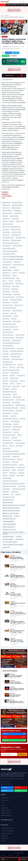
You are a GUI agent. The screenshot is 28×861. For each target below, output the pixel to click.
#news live (19, 383)
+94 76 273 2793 (5, 781)
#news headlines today (7, 362)
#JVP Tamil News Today (16, 235)
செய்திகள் (6, 15)
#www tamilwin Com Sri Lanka (8, 497)
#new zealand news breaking (8, 278)
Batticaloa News (5, 797)
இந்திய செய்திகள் (6, 810)
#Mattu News (16, 270)
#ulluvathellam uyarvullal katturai (18, 489)
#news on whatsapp (17, 397)
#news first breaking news (8, 332)
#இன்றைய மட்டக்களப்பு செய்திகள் (11, 513)
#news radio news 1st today (8, 410)
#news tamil (16, 424)
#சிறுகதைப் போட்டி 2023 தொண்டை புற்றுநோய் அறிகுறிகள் (13, 533)
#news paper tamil (6, 402)
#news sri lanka (6, 421)
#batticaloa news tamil (16, 208)
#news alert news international (16, 299)
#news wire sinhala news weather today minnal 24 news (14, 453)
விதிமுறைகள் (11, 855)
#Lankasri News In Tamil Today (9, 253)
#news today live (6, 429)
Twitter (16, 52)
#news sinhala (13, 416)
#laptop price (5, 267)
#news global (5, 351)
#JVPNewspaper (6, 240)
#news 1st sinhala (19, 283)
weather (3, 805)
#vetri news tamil (14, 491)
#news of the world (6, 397)
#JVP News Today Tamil (16, 232)
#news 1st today (6, 289)
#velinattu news (6, 491)
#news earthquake (17, 321)
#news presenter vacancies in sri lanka (10, 408)
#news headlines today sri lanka (9, 364)
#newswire (5, 475)
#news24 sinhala (6, 470)
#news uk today (6, 437)
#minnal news (22, 272)
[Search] (20, 2)
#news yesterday (6, 462)
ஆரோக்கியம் (5, 808)
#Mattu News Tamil (6, 272)
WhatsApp (6, 55)
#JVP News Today (6, 232)
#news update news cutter (8, 443)
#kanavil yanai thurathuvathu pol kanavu (11, 243)
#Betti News (5, 216)
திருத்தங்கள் (5, 836)
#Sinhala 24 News (20, 475)
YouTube (18, 787)
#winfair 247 (18, 494)
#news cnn (16, 316)
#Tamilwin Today (21, 486)
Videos (3, 198)
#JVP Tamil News (6, 235)
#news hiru (5, 367)
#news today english (17, 426)
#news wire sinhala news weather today (10, 451)
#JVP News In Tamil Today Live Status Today (11, 226)
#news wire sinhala (6, 448)
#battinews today (18, 213)
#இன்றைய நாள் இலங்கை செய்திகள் (11, 510)
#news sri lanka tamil (15, 421)
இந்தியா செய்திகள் (6, 813)
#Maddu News (13, 267)
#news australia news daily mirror (9, 308)
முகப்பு (2, 15)
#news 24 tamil (15, 291)
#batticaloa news (6, 208)
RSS (18, 855)
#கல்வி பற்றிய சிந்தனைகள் (9, 518)
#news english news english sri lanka (10, 326)
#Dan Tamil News (15, 218)
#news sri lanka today (7, 424)
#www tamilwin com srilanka (8, 499)
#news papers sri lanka (20, 405)
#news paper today (16, 402)
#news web (11, 445)
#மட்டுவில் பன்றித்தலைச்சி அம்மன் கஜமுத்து (13, 544)
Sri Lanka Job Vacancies (19, 852)
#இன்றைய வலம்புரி (7, 516)
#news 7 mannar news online (8, 297)
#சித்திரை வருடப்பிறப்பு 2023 (9, 529)
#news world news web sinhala (9, 459)
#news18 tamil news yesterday (9, 467)
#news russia (5, 416)
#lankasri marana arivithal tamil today (10, 251)
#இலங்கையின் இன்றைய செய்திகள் (11, 508)
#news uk (19, 435)
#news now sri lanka (7, 394)
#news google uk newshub (16, 354)
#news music (14, 389)
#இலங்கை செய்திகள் (8, 502)
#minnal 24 (15, 272)
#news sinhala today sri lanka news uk (10, 418)
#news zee (21, 464)
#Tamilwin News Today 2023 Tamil (9, 486)
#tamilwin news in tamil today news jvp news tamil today (14, 483)
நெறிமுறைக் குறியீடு (7, 833)
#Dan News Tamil (6, 218)
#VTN (12, 494)
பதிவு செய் (23, 754)
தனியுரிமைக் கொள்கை (7, 828)
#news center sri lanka (7, 316)
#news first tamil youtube (8, 345)
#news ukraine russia (7, 440)
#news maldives (6, 389)
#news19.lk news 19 (21, 467)
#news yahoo (20, 459)
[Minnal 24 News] (5, 2)
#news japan (12, 375)
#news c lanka (5, 313)
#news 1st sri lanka (6, 286)
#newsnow (5, 472)
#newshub (14, 470)
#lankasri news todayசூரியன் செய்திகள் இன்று (13, 259)
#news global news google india (16, 351)
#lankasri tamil (17, 262)
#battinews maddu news (7, 213)
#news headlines (6, 359)
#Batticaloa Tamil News (7, 210)
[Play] (22, 75)
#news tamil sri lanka (7, 426)
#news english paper (7, 329)
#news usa (5, 445)
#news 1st (11, 281)
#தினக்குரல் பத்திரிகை (8, 539)
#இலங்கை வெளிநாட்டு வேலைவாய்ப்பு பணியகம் (14, 505)
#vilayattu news (6, 494)
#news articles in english (7, 305)
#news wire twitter (6, 456)
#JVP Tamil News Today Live (8, 237)
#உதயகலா (16, 516)
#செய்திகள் (18, 536)
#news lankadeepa (14, 381)
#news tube (16, 432)
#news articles (15, 302)
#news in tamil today (15, 372)
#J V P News (5, 221)
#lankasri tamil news (7, 264)
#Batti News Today (6, 205)
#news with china (15, 456)
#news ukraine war (17, 440)
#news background (6, 310)
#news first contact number (8, 335)
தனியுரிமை (3, 855)
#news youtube (15, 462)
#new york (15, 275)
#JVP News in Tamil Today (8, 224)
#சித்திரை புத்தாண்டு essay (9, 527)
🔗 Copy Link (13, 55)
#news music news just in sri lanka (9, 391)
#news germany (20, 348)
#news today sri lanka (7, 432)
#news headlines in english (17, 359)
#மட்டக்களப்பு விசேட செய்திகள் (10, 542)
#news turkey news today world (9, 435)
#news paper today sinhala (8, 405)
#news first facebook (20, 335)
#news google (5, 354)
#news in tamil (5, 372)
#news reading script (7, 413)
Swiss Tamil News (5, 800)
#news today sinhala (16, 429)
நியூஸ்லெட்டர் (5, 838)
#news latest (22, 381)
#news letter (5, 383)
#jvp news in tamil (19, 221)
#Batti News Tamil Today (17, 202)
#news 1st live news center (8, 283)
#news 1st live (18, 281)
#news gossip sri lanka (15, 356)
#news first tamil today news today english (11, 343)
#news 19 (5, 281)
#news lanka (5, 381)
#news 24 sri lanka (6, 291)
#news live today (16, 386)
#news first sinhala (19, 337)
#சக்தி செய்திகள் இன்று (8, 521)
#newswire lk (12, 475)
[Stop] (24, 75)
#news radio (22, 408)
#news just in (5, 378)
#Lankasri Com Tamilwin (17, 245)
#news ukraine (14, 437)
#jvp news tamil (6, 229)
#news (18, 278)
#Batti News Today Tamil (17, 205)
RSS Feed (4, 840)
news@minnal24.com (6, 784)
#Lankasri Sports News (7, 262)
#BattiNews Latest (17, 210)
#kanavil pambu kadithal (16, 240)
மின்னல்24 (5, 187)
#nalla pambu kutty (6, 275)
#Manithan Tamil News (7, 270)
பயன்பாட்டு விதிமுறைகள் (8, 830)
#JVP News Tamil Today (15, 229)
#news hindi (20, 364)
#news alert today (6, 302)
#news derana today (7, 321)
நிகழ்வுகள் (5, 194)
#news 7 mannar (17, 294)
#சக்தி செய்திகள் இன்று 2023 (9, 524)
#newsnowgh (21, 472)
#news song (22, 418)
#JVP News (12, 221)
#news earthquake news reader (9, 324)
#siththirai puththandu (7, 478)
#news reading (19, 410)
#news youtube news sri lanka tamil (10, 464)
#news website (19, 445)
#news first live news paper (8, 337)
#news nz (15, 394)
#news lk (23, 386)
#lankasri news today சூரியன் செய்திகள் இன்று (13, 256)
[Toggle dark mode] (23, 2)
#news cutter (13, 318)
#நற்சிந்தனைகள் (19, 539)
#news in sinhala (20, 367)
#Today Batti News (6, 489)
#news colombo (6, 318)
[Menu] (26, 2)
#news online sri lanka (20, 399)
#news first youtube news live (9, 348)
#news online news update (8, 399)
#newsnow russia (12, 472)
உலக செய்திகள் (7, 196)
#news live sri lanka (6, 386)
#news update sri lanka (20, 443)
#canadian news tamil (14, 216)
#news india (5, 375)
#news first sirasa (6, 340)
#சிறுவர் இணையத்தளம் (8, 536)
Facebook (9, 52)
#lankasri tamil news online (18, 264)
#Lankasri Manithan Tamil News (9, 248)
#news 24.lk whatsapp (7, 294)
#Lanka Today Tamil (6, 245)
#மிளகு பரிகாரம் (6, 547)
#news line (12, 383)
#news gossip (5, 356)
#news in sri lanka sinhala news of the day (11, 370)
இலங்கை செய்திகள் (7, 815)
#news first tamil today (16, 340)
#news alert (5, 299)
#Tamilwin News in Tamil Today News (10, 481)
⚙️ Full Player (24, 859)
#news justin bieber (14, 378)
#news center (13, 313)
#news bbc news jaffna (17, 310)
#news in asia (12, 367)
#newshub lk (20, 470)
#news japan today (21, 375)
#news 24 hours (15, 289)
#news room (15, 413)
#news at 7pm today (19, 305)
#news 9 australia (20, 297)
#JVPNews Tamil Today (20, 237)
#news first (15, 329)
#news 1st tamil (16, 286)
